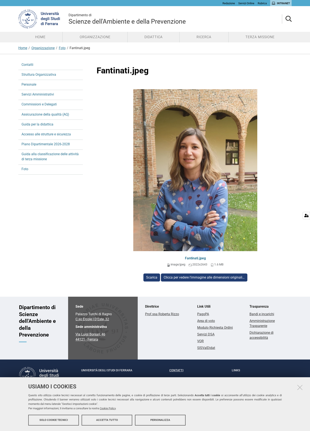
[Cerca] (287, 19)
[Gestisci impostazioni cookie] (306, 215)
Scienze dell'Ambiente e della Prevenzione (127, 19)
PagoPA (203, 314)
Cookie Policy (108, 408)
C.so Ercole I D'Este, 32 (92, 319)
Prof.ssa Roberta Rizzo (162, 314)
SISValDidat (206, 348)
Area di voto (206, 321)
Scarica (151, 277)
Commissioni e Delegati (39, 104)
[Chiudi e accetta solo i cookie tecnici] (300, 387)
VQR (200, 341)
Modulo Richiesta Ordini (215, 328)
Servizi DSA (205, 334)
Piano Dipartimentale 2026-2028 (46, 144)
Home (22, 48)
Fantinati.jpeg (195, 258)
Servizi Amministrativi (38, 94)
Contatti (27, 65)
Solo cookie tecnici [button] (53, 420)
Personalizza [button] (160, 420)
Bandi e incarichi (261, 314)
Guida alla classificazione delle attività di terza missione (50, 156)
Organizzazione (43, 48)
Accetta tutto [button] (107, 420)
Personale (29, 84)
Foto (62, 48)
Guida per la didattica (37, 124)
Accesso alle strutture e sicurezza (46, 134)
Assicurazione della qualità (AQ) (45, 114)
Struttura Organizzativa (39, 75)
